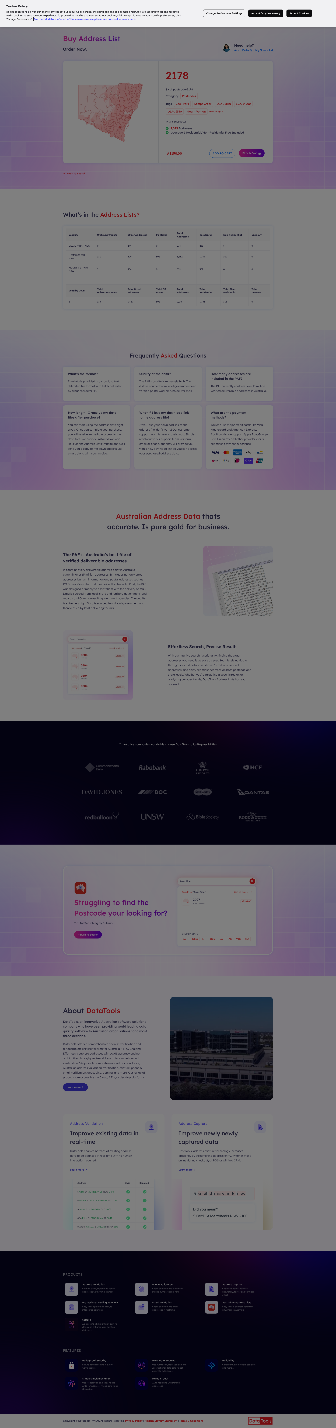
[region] (168, 13)
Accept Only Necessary (265, 13)
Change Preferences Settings (224, 13)
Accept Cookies (299, 13)
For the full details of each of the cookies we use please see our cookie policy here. (85, 19)
